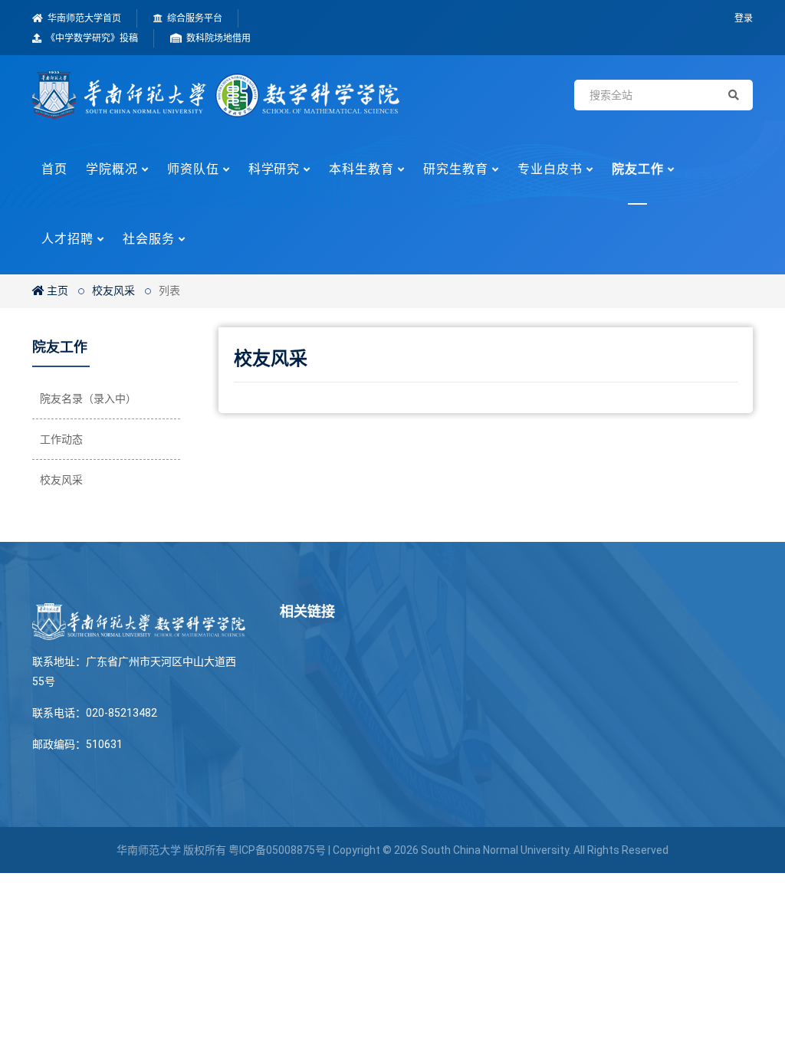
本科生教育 (361, 169)
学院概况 (112, 169)
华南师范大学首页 (83, 18)
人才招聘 (67, 238)
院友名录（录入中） (88, 398)
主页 (56, 290)
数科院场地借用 (217, 38)
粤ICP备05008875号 (277, 850)
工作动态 (61, 439)
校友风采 (113, 290)
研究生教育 (455, 169)
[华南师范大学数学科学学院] (215, 95)
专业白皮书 (550, 169)
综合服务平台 (193, 18)
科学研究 (274, 169)
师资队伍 (193, 169)
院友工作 (638, 169)
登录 (743, 18)
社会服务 (149, 238)
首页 (54, 169)
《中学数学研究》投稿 (91, 38)
